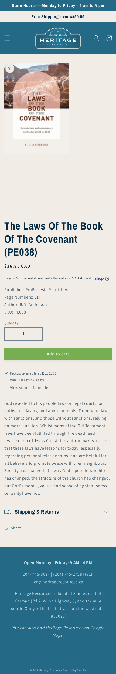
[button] (7, 38)
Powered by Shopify (74, 670)
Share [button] (16, 527)
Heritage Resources (51, 670)
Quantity (11, 323)
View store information (30, 387)
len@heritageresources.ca (58, 582)
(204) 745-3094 (35, 574)
